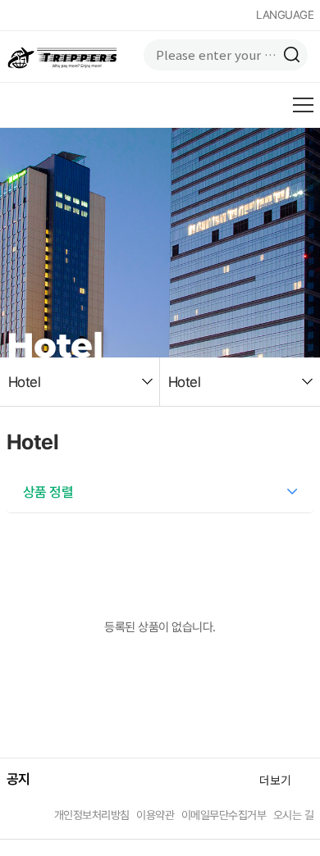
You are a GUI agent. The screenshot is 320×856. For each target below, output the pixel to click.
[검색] (292, 55)
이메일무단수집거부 (224, 815)
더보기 (275, 780)
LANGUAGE (284, 14)
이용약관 (155, 815)
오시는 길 (293, 815)
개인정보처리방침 (92, 815)
